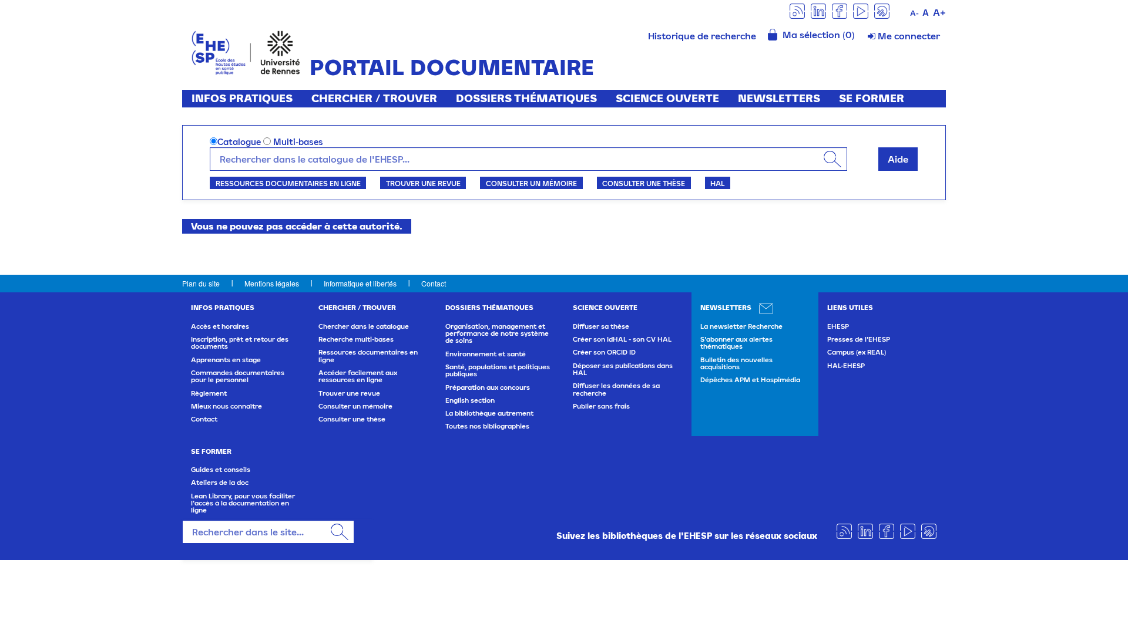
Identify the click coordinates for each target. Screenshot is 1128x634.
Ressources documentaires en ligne (288, 183)
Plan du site (201, 283)
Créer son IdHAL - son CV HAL (622, 339)
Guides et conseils (220, 469)
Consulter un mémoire (531, 183)
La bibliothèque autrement (489, 413)
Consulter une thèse (643, 183)
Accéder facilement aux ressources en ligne (357, 376)
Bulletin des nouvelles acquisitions (736, 363)
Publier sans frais (601, 406)
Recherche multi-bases (356, 339)
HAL (717, 183)
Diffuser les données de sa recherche (616, 389)
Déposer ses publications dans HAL (623, 369)
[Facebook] (839, 10)
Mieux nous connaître (226, 406)
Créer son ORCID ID (604, 352)
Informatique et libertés (360, 283)
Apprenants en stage (226, 359)
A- (914, 13)
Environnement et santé (485, 354)
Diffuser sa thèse (601, 326)
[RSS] (797, 10)
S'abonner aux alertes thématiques (736, 343)
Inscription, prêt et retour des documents (239, 343)
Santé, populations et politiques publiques (497, 370)
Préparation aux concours (487, 387)
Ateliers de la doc (220, 482)
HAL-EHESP (846, 365)
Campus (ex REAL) (856, 352)
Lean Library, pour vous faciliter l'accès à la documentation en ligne (243, 503)
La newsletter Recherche (741, 326)
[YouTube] (860, 10)
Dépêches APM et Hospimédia (750, 379)
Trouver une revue (423, 183)
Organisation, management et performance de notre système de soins (497, 334)
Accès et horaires (220, 326)
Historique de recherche (702, 36)
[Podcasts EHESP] (881, 10)
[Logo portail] (246, 51)
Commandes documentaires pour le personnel (237, 376)
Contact (433, 283)
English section (470, 400)
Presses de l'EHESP (858, 339)
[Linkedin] (818, 10)
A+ (939, 12)
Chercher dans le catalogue (363, 326)
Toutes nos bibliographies (487, 426)
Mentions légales (271, 283)
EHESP (838, 326)
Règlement (209, 393)
